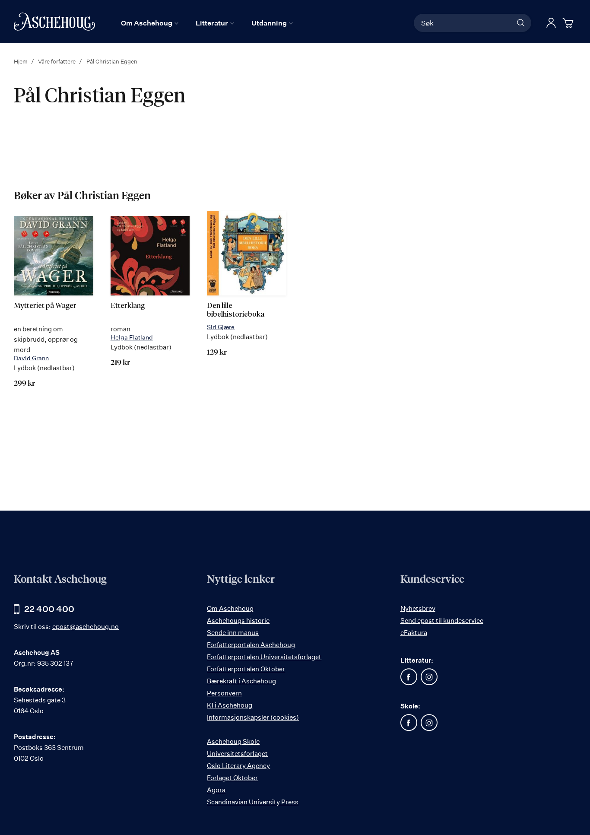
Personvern (224, 693)
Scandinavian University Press (252, 802)
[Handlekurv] (569, 23)
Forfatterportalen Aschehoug (251, 645)
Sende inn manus (233, 633)
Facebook (409, 677)
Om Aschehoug (230, 608)
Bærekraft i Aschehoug (241, 681)
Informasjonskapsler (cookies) (253, 717)
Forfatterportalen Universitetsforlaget (264, 657)
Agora (216, 790)
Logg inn (551, 23)
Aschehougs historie (238, 620)
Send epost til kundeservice (441, 620)
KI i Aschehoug (229, 705)
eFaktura (413, 633)
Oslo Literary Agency (238, 766)
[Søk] (521, 23)
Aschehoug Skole (233, 741)
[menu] (206, 23)
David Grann (31, 358)
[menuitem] (149, 23)
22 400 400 (49, 608)
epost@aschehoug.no (85, 626)
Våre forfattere (57, 61)
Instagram (429, 677)
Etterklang (128, 306)
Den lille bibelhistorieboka (235, 310)
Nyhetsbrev (417, 608)
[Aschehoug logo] (54, 22)
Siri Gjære (221, 326)
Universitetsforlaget (237, 753)
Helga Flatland (132, 337)
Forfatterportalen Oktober (246, 669)
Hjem (21, 61)
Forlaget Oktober (232, 778)
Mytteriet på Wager (45, 306)
